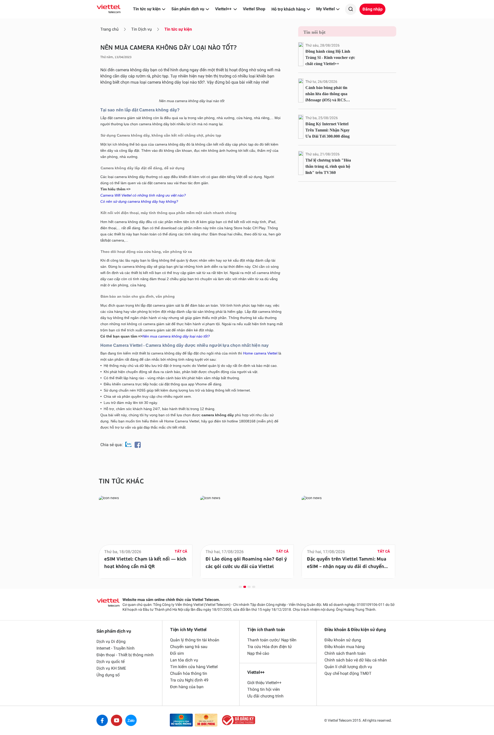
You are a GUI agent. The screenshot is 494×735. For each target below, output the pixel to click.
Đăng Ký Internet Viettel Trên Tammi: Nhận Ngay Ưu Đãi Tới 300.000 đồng (327, 130)
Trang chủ (109, 29)
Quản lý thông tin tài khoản (194, 639)
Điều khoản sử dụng (342, 639)
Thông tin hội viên (263, 689)
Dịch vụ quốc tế (110, 661)
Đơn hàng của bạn (187, 686)
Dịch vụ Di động (111, 641)
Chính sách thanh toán (345, 653)
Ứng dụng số (108, 674)
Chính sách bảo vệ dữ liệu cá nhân (355, 660)
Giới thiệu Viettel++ (264, 682)
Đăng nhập (373, 9)
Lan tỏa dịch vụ (184, 660)
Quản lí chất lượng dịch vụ (348, 666)
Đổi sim (177, 653)
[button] (240, 587)
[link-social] (181, 720)
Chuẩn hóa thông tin (188, 673)
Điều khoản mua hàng (344, 646)
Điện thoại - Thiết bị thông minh (125, 654)
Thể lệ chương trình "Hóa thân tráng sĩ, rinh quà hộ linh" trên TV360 (328, 166)
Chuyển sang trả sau (188, 646)
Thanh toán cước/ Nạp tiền (271, 639)
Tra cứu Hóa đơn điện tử (269, 646)
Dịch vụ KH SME (111, 668)
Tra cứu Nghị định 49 (189, 680)
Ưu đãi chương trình (265, 696)
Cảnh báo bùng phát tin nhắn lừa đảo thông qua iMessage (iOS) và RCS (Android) (326, 94)
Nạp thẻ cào (258, 653)
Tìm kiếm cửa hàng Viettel (194, 666)
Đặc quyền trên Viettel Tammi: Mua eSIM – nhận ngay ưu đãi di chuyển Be (346, 566)
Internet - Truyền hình (115, 648)
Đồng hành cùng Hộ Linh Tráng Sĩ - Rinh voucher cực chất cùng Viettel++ (330, 57)
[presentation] (85, 532)
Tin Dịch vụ (141, 29)
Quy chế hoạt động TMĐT (348, 673)
